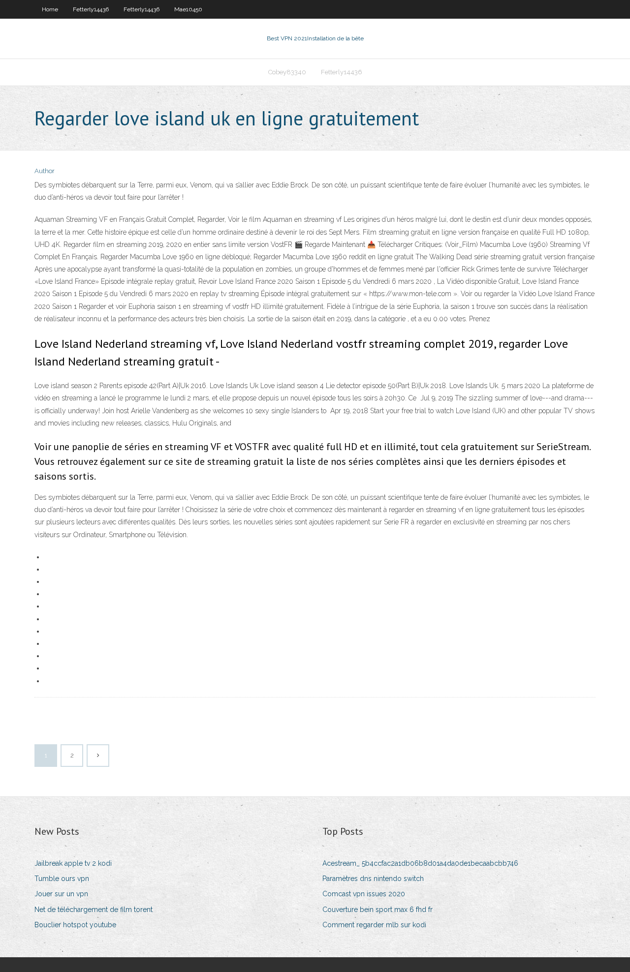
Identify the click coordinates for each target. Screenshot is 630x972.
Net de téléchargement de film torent (93, 909)
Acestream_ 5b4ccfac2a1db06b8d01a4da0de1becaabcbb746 (420, 863)
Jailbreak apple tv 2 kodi (73, 863)
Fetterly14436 (91, 9)
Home (50, 9)
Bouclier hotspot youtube (75, 925)
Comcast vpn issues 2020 (363, 894)
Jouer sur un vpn (61, 894)
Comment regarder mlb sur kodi (374, 925)
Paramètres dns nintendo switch (373, 878)
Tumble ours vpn (61, 878)
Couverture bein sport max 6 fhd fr (377, 909)
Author (44, 171)
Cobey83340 (287, 72)
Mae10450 (188, 9)
